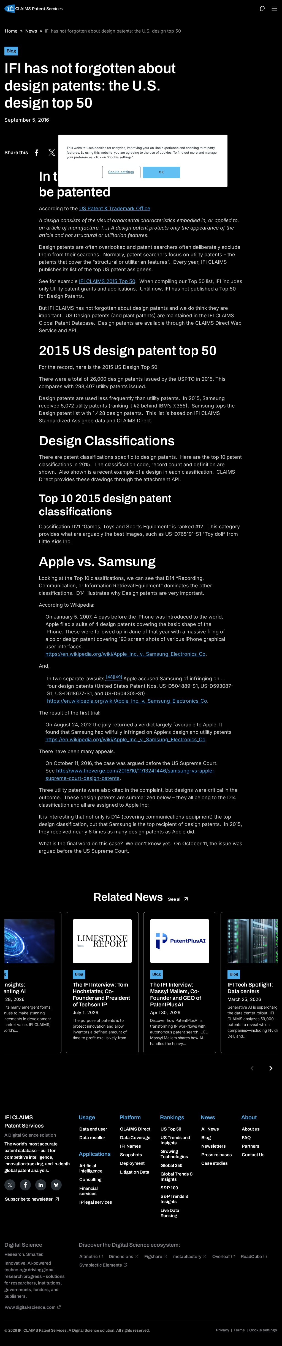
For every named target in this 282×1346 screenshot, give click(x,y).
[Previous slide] (252, 1068)
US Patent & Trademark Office (114, 208)
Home (11, 31)
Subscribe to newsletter (29, 1199)
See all (174, 899)
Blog (11, 51)
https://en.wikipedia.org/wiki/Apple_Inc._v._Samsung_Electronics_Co (125, 654)
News (31, 31)
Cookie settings (121, 172)
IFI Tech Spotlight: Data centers (250, 988)
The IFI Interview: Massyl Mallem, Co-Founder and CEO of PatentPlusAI (175, 994)
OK (161, 172)
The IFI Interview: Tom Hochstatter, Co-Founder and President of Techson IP (101, 994)
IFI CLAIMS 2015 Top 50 (107, 281)
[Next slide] (271, 1068)
